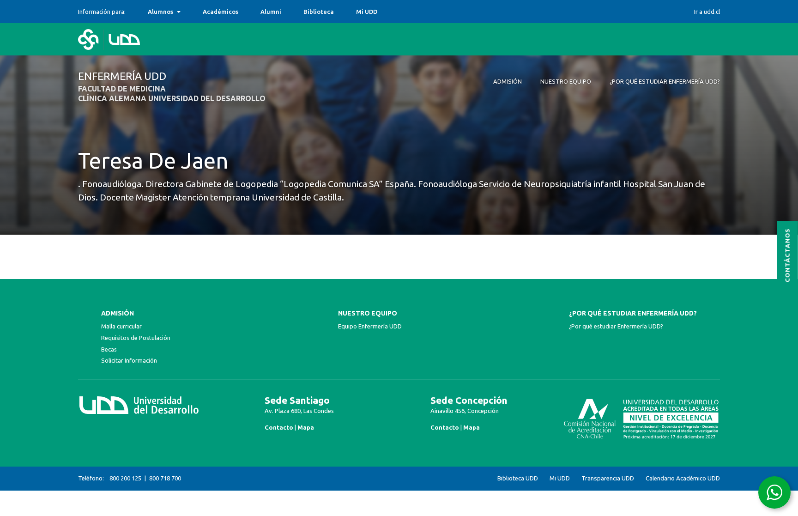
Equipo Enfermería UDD (370, 326)
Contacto (279, 427)
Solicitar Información (129, 360)
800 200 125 (125, 478)
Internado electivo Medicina (189, 11)
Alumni (270, 11)
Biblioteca (318, 11)
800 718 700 (165, 478)
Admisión (117, 313)
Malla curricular (121, 326)
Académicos (220, 11)
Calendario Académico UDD (683, 478)
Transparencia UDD (607, 478)
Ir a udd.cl (707, 11)
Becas (109, 349)
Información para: (102, 11)
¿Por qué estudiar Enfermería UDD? (633, 313)
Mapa (305, 427)
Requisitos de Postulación (135, 337)
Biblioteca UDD (517, 478)
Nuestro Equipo (367, 313)
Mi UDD (366, 11)
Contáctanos (787, 255)
